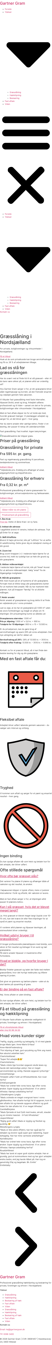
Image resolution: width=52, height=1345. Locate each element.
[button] (26, 158)
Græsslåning (15, 92)
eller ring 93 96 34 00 (10, 1030)
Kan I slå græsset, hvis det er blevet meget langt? (24, 908)
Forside (8, 9)
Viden (7, 104)
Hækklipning (15, 95)
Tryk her (3, 522)
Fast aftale (10, 101)
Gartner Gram (12, 3)
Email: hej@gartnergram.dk (12, 1329)
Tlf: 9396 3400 (7, 1334)
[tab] (14, 509)
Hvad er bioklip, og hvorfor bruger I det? (24, 962)
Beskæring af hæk (13, 1300)
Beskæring (14, 98)
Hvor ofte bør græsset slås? (19, 876)
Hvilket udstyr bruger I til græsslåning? (17, 937)
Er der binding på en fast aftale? (22, 989)
